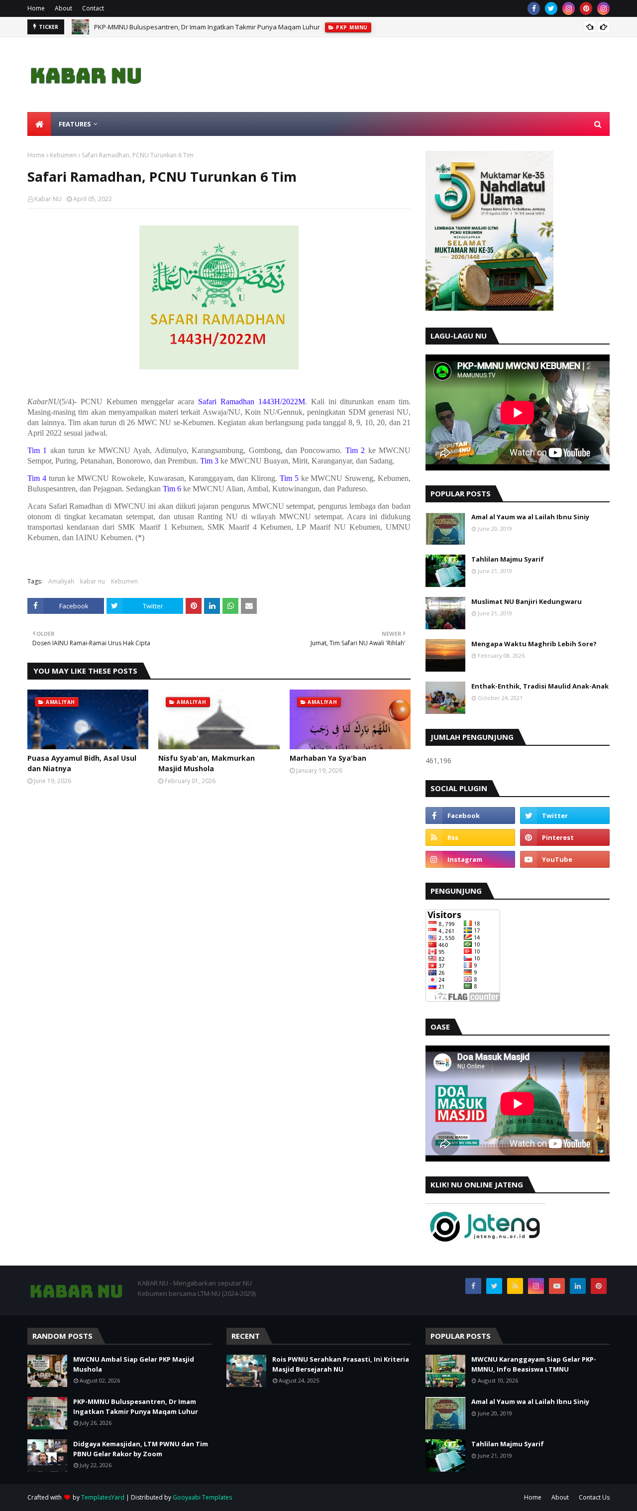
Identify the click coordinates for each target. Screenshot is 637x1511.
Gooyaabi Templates (202, 1497)
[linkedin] (578, 1286)
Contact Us (594, 1497)
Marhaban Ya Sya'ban (328, 758)
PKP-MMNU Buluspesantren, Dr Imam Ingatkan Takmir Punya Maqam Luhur (207, 26)
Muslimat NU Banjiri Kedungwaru (526, 601)
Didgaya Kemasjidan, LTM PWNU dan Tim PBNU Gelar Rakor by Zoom (140, 1448)
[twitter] (551, 8)
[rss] (470, 837)
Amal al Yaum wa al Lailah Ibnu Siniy (530, 516)
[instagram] (568, 8)
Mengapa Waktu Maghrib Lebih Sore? (534, 643)
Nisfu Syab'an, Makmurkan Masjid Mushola (206, 763)
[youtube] (565, 859)
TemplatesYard (102, 1497)
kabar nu (92, 581)
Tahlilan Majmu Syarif (507, 559)
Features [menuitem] (75, 123)
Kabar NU (48, 199)
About (63, 8)
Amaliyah (61, 581)
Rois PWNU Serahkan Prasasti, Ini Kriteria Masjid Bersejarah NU (340, 1364)
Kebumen (63, 155)
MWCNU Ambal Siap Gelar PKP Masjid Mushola (133, 1364)
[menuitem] (39, 124)
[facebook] (534, 8)
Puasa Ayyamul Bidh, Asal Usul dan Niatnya (81, 763)
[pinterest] (586, 8)
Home (36, 8)
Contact (93, 8)
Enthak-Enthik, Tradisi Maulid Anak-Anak (540, 686)
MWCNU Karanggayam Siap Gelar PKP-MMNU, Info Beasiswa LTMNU (533, 1364)
